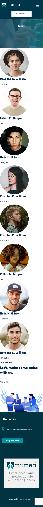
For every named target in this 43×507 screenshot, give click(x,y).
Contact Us (21, 14)
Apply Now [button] (4, 382)
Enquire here (12, 441)
